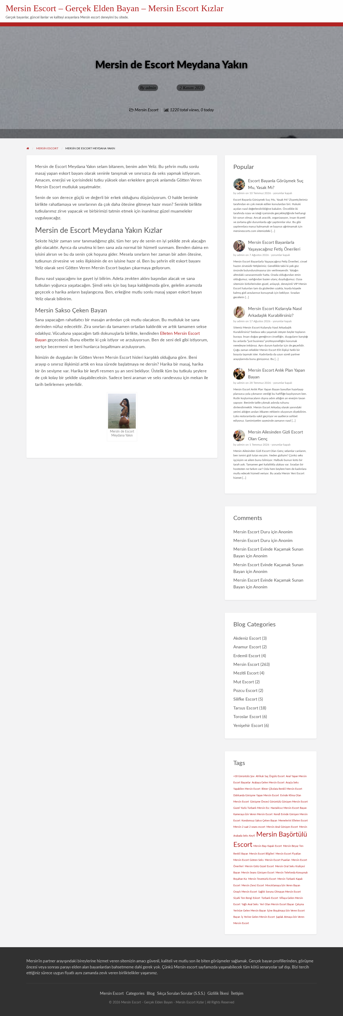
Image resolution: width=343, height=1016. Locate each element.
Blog (151, 993)
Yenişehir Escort (248, 725)
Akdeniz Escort (247, 638)
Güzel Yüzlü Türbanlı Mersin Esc (251, 808)
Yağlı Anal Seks (250, 904)
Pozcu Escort (245, 690)
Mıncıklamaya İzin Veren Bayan (282, 885)
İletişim (237, 993)
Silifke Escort (245, 699)
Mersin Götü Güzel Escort (259, 866)
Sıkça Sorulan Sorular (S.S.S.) (181, 993)
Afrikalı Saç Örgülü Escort (270, 776)
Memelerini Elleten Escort (293, 820)
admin (151, 87)
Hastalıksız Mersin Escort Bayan (289, 808)
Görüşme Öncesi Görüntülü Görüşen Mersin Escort (279, 801)
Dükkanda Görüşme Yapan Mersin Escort (256, 795)
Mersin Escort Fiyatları (288, 853)
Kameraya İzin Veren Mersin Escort (253, 814)
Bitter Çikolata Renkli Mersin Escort (282, 789)
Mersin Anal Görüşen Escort (282, 827)
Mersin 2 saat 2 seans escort (249, 827)
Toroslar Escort (247, 717)
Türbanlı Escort (269, 898)
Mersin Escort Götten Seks (248, 860)
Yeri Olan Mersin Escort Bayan (277, 904)
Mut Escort (243, 682)
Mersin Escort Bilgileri (261, 853)
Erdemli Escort (246, 656)
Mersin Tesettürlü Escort (262, 879)
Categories (135, 993)
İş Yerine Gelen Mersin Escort (258, 917)
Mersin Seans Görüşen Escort (257, 872)
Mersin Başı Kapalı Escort (267, 846)
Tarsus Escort (245, 708)
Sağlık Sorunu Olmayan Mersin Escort (279, 891)
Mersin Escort (146, 110)
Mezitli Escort (246, 673)
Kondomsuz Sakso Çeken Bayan (259, 820)
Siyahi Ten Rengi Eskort (246, 898)
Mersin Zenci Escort (253, 885)
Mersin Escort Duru (251, 532)
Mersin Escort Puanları (277, 860)
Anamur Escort (247, 647)
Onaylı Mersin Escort (245, 891)
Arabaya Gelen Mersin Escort (268, 782)
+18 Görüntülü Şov (244, 776)
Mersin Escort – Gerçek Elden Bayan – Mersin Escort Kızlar (115, 8)
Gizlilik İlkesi (218, 993)
